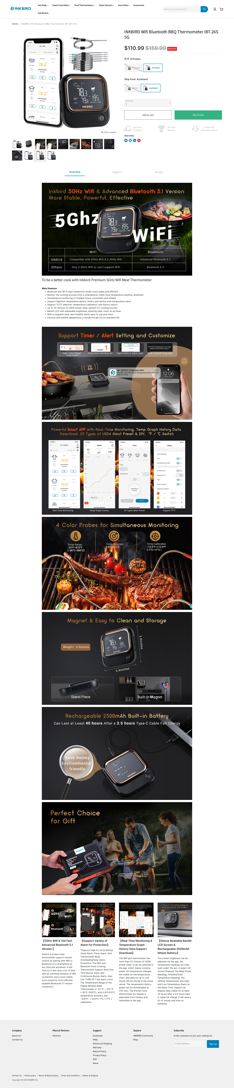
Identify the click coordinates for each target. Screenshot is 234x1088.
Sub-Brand (43, 13)
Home (15, 23)
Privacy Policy (99, 1055)
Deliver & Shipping (90, 1075)
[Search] (204, 9)
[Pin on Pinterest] (139, 140)
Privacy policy (30, 1075)
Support (117, 172)
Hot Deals (42, 5)
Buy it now (198, 115)
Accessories (139, 5)
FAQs (95, 1039)
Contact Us (17, 1039)
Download (98, 1035)
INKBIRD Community (143, 1035)
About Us (16, 1035)
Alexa (95, 1063)
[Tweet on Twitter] (130, 140)
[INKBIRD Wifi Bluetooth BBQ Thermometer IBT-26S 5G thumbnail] (17, 144)
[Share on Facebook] (126, 140)
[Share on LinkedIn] (134, 140)
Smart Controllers (60, 5)
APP (95, 1059)
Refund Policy (99, 1051)
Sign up (213, 1044)
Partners (57, 1035)
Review (159, 172)
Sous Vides (123, 5)
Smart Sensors (106, 5)
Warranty (97, 1047)
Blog (135, 1039)
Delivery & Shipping (102, 1043)
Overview (74, 171)
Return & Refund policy (48, 1075)
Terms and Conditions (70, 1075)
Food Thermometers (84, 5)
